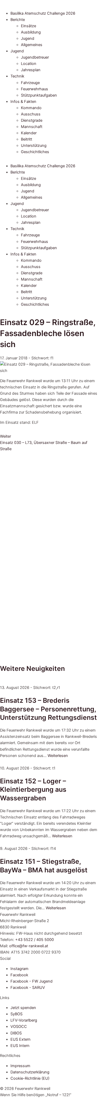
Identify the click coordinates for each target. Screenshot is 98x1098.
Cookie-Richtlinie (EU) (29, 1078)
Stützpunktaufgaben (39, 95)
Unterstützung (34, 145)
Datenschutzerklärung (29, 1072)
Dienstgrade (31, 120)
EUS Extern (20, 1039)
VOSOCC (18, 1026)
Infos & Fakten (23, 101)
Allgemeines (31, 44)
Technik (17, 76)
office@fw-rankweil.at (28, 946)
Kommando (31, 107)
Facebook (19, 975)
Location (28, 63)
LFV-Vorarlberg (23, 1020)
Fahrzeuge (30, 82)
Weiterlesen (58, 755)
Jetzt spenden (23, 1007)
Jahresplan (31, 70)
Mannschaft (31, 126)
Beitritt (26, 139)
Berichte (17, 19)
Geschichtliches (35, 151)
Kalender (29, 133)
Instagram (19, 968)
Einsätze (28, 26)
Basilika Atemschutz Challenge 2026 (42, 13)
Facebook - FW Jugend (31, 981)
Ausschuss (31, 114)
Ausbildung (31, 32)
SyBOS (16, 1014)
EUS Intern (20, 1045)
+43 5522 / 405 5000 (34, 939)
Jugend (27, 38)
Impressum (20, 1065)
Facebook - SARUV (27, 987)
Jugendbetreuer (35, 57)
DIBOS (16, 1033)
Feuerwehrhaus (34, 89)
